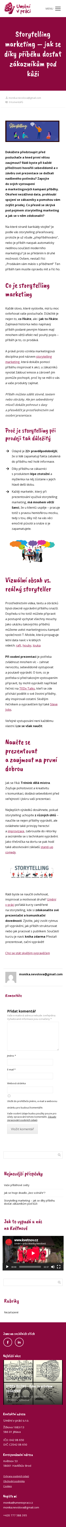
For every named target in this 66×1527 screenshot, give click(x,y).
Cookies (7, 1486)
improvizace (16, 831)
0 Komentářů (16, 102)
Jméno (11, 1055)
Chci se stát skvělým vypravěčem (27, 953)
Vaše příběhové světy (16, 1185)
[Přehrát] (7, 1267)
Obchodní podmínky (14, 1481)
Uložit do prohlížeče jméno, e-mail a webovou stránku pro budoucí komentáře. (32, 1104)
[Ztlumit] (53, 1267)
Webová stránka (16, 1083)
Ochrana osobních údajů (16, 1476)
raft (18, 645)
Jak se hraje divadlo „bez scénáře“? (24, 1193)
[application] (33, 1253)
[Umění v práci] (17, 8)
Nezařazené (11, 1312)
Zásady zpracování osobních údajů (31, 1118)
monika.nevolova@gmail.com (25, 97)
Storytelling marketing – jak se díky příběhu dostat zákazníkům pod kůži (29, 1202)
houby (27, 645)
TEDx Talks (27, 688)
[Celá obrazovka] (58, 1267)
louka (37, 645)
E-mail (11, 1069)
